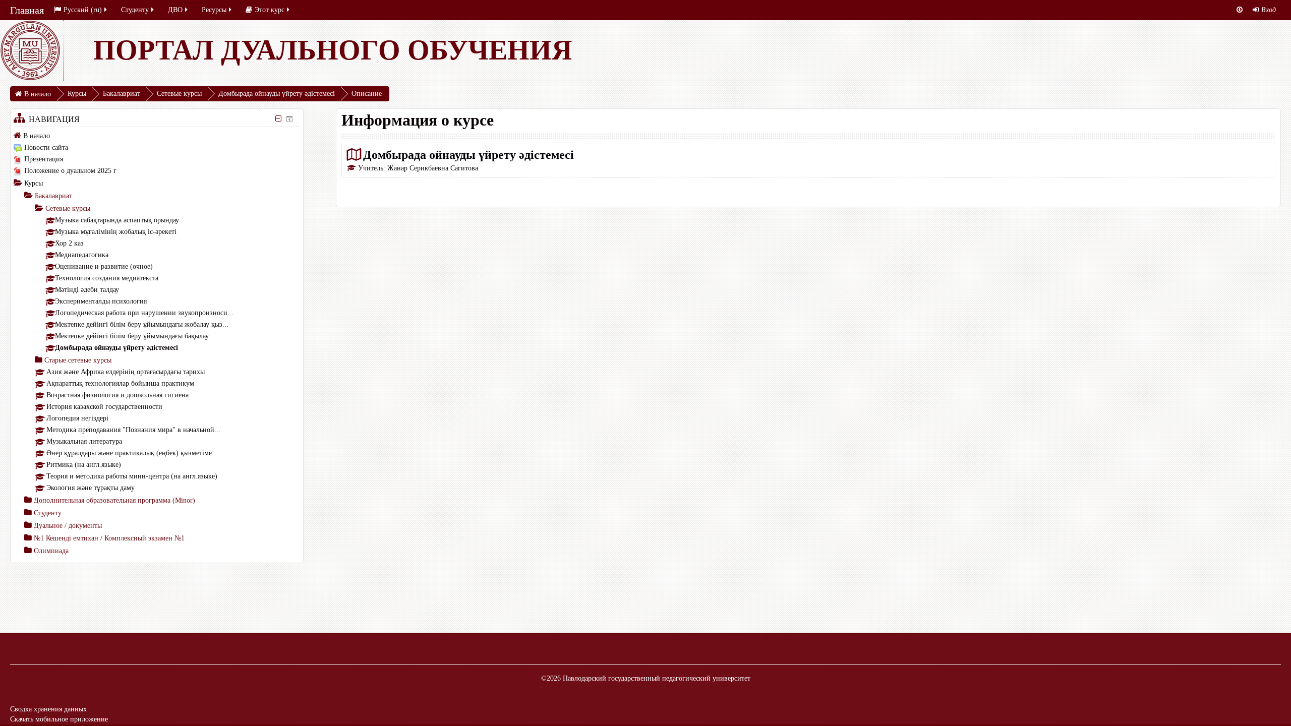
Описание (366, 93)
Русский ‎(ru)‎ (83, 10)
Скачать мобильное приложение (59, 719)
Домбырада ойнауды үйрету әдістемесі (468, 154)
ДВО (175, 10)
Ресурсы (214, 10)
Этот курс (269, 10)
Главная (27, 10)
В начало (36, 136)
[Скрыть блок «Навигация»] (278, 119)
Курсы (33, 183)
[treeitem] (157, 135)
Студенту (135, 10)
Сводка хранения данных (48, 709)
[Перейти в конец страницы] (1239, 10)
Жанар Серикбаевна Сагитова (432, 168)
